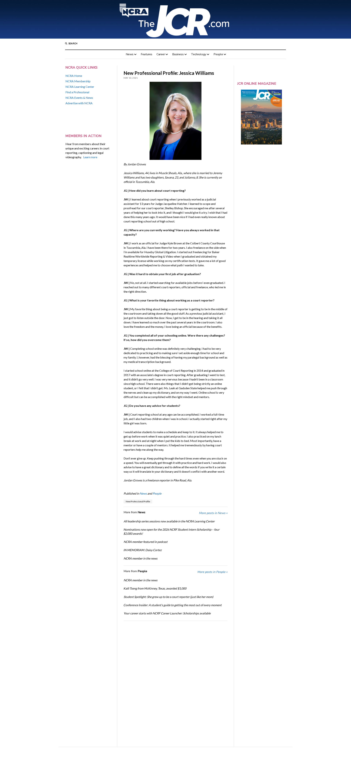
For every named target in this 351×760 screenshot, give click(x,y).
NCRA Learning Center (79, 86)
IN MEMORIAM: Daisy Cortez (142, 550)
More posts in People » (212, 572)
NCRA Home (73, 75)
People (218, 54)
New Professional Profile (138, 501)
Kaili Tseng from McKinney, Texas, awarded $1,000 (154, 588)
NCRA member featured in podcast (145, 541)
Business (178, 54)
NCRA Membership (77, 81)
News (129, 54)
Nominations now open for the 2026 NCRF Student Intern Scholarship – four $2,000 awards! (171, 531)
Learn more (90, 157)
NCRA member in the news (140, 558)
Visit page (175, 19)
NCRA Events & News (79, 97)
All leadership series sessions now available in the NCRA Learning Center (169, 521)
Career (160, 54)
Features (146, 54)
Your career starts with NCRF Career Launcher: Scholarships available (167, 613)
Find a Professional (77, 92)
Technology (198, 54)
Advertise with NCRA (79, 103)
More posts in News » (213, 513)
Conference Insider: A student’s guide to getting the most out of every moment (172, 605)
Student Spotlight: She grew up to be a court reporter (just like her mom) (168, 596)
